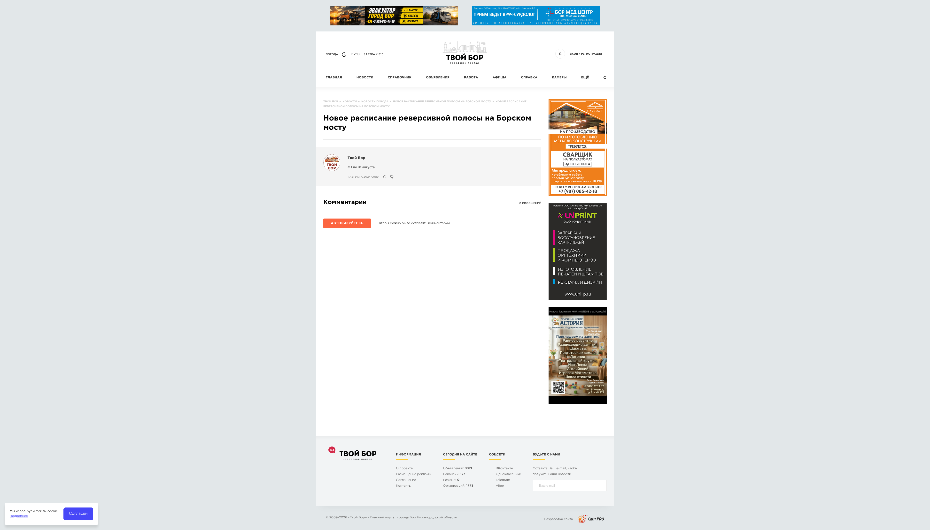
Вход (574, 54)
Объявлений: (457, 468)
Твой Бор (356, 158)
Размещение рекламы (413, 474)
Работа (471, 77)
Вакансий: (454, 474)
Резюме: (451, 480)
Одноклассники (508, 474)
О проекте (404, 468)
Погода (332, 54)
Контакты (403, 486)
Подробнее (19, 516)
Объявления (438, 77)
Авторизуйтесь (347, 223)
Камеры (559, 77)
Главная (334, 77)
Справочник (399, 77)
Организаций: (458, 486)
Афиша (499, 77)
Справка (529, 77)
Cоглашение (406, 480)
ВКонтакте (504, 468)
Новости (364, 77)
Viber (500, 486)
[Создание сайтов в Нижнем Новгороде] (591, 519)
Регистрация (591, 54)
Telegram (503, 480)
